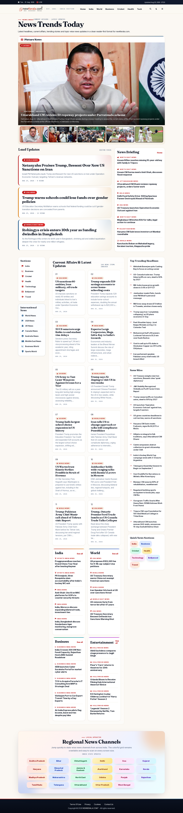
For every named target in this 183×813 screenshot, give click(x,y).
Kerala (146, 769)
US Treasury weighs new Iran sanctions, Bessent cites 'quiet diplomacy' (146, 378)
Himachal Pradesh (58, 769)
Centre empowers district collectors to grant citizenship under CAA (146, 447)
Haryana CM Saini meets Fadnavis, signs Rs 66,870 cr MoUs (146, 426)
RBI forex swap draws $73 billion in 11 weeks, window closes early (147, 305)
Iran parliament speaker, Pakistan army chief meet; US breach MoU (146, 356)
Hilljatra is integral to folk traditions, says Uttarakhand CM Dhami (147, 436)
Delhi (102, 761)
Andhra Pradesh (37, 761)
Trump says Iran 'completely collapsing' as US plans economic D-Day (145, 314)
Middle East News (33, 341)
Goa (124, 761)
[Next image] (160, 83)
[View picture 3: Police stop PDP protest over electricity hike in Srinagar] (91, 134)
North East (80, 777)
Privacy (88, 804)
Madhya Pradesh (37, 777)
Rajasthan (146, 777)
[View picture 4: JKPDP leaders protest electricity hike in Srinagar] (120, 134)
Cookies (97, 804)
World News (30, 315)
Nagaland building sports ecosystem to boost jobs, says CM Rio (146, 492)
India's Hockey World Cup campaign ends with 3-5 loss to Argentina (147, 457)
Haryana (37, 769)
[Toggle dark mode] (156, 9)
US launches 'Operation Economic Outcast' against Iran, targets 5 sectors (147, 407)
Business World (32, 346)
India (91, 9)
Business (109, 9)
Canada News (31, 331)
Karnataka (124, 769)
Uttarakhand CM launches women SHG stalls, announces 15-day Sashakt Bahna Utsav (146, 524)
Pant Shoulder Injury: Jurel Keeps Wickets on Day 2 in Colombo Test (145, 325)
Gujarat (146, 761)
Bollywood (29, 291)
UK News (29, 326)
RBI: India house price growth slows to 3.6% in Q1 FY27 (146, 286)
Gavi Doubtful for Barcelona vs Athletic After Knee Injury (146, 475)
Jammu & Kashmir (80, 769)
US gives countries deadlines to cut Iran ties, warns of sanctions (147, 416)
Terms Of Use (75, 804)
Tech (139, 9)
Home (83, 9)
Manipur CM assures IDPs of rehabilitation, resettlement (145, 483)
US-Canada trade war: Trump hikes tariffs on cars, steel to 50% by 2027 (147, 277)
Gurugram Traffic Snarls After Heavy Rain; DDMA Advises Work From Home (147, 503)
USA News (29, 321)
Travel (28, 297)
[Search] (150, 9)
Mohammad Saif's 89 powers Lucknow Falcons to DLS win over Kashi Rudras (146, 335)
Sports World (31, 351)
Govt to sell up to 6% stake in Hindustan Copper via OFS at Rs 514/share (147, 346)
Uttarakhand (80, 785)
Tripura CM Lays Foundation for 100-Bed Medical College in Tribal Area (147, 513)
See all (80, 554)
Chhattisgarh (80, 761)
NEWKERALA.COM (90, 808)
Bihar (58, 761)
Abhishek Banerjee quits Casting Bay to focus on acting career (147, 267)
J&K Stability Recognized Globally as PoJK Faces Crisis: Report (146, 389)
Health (131, 9)
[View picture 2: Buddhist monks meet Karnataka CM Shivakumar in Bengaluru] (63, 134)
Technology (30, 286)
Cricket (120, 9)
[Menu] (162, 9)
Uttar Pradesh (102, 785)
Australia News (31, 336)
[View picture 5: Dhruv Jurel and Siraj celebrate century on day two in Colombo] (149, 134)
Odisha (102, 777)
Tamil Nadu (37, 785)
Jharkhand (102, 769)
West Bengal (124, 785)
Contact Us (108, 804)
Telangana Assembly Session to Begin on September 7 (147, 467)
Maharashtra (59, 777)
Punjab (124, 777)
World (99, 9)
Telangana (59, 785)
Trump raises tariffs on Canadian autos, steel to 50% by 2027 (147, 398)
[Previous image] (22, 83)
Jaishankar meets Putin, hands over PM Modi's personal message (147, 295)
